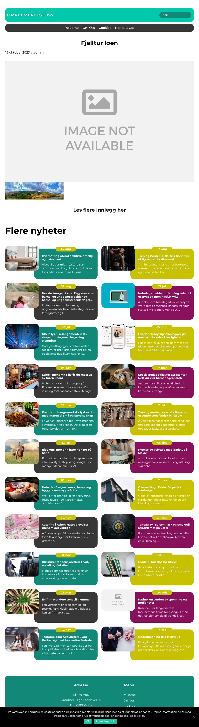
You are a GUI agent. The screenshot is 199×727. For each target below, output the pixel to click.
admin (39, 52)
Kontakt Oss (124, 28)
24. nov (162, 517)
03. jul (66, 327)
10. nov (66, 555)
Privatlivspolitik (105, 721)
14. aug (66, 249)
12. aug (162, 249)
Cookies (105, 28)
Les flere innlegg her (99, 210)
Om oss (89, 28)
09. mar (66, 405)
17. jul (162, 286)
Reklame (72, 28)
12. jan (66, 442)
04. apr (66, 367)
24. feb (162, 592)
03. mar (66, 592)
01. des (162, 480)
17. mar (162, 367)
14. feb (162, 630)
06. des (162, 442)
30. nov (66, 517)
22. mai (162, 327)
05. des (66, 480)
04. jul (162, 555)
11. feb (162, 405)
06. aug (66, 286)
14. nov (66, 630)
